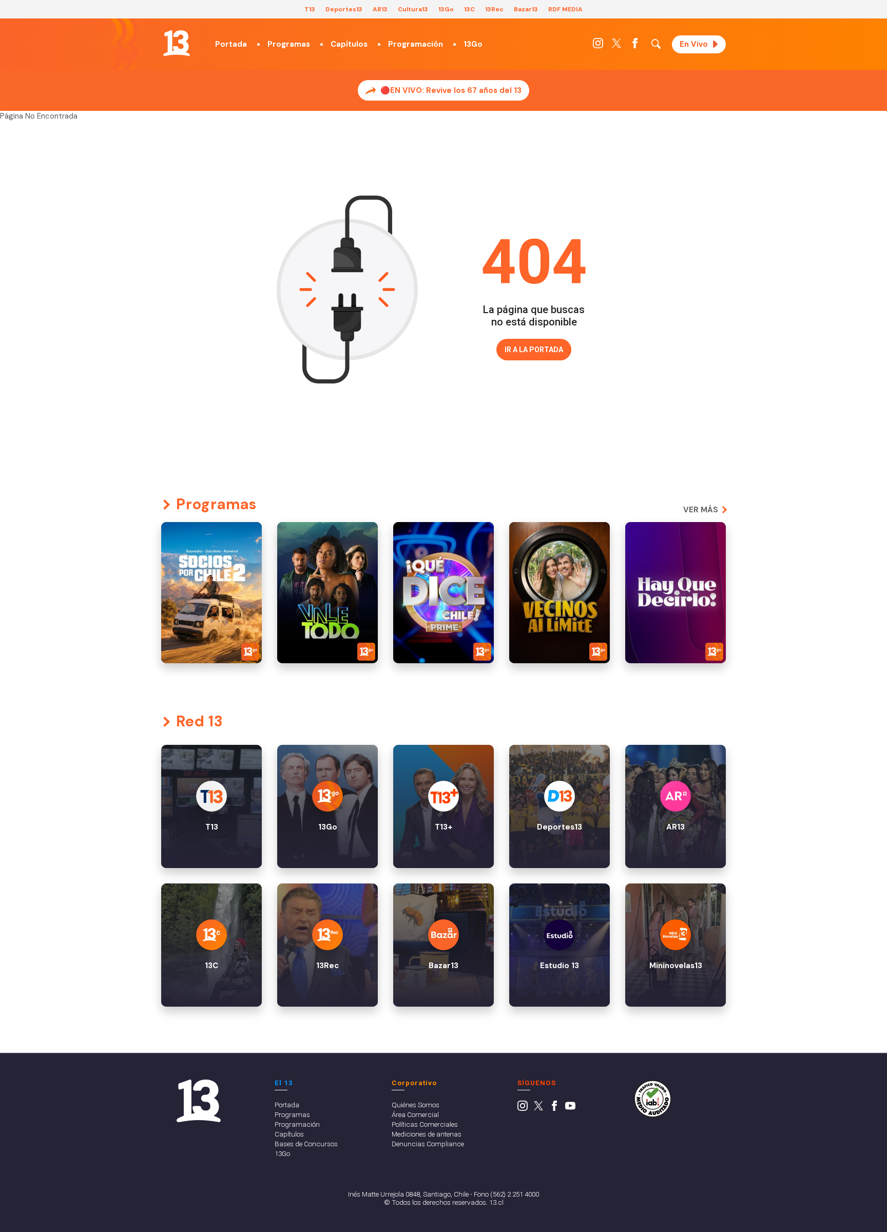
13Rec (494, 9)
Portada (231, 44)
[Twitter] (616, 46)
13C (469, 9)
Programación (415, 44)
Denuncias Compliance (428, 1144)
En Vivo (694, 44)
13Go (446, 9)
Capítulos (349, 44)
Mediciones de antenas (426, 1134)
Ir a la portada (534, 349)
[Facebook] (635, 46)
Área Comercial (415, 1114)
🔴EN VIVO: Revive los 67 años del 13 (451, 90)
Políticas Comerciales (425, 1124)
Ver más (700, 510)
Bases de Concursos (306, 1144)
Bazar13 (526, 9)
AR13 (380, 9)
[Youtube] (570, 1108)
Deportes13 (343, 9)
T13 (309, 9)
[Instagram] (598, 46)
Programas (288, 44)
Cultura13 (413, 9)
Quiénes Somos (415, 1105)
